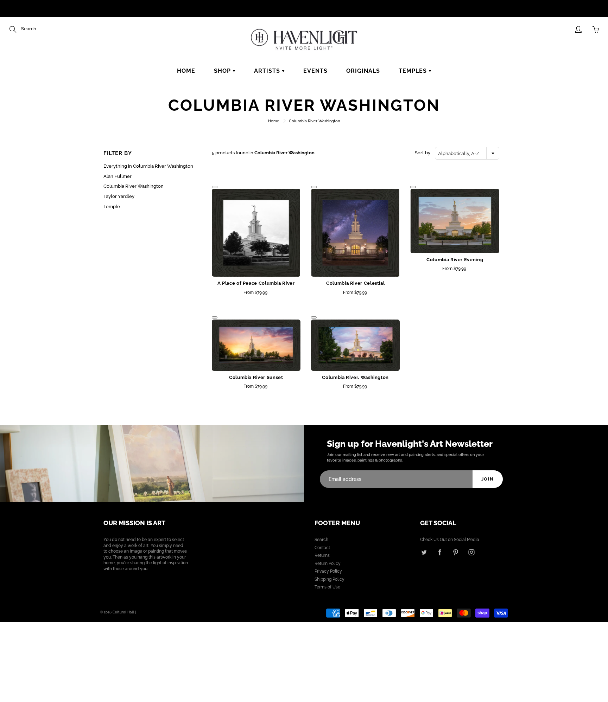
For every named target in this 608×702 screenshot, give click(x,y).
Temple (111, 206)
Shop (223, 70)
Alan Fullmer (117, 176)
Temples (414, 70)
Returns (322, 555)
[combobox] (467, 153)
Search (321, 539)
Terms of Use (327, 587)
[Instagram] (471, 552)
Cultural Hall (123, 612)
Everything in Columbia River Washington (148, 166)
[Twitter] (424, 552)
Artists (268, 70)
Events (315, 70)
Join (487, 479)
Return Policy (328, 563)
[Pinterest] (455, 552)
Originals (363, 70)
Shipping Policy (329, 579)
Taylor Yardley (118, 196)
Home (186, 70)
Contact (322, 547)
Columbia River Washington (133, 186)
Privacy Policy (328, 571)
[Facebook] (439, 552)
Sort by (422, 152)
